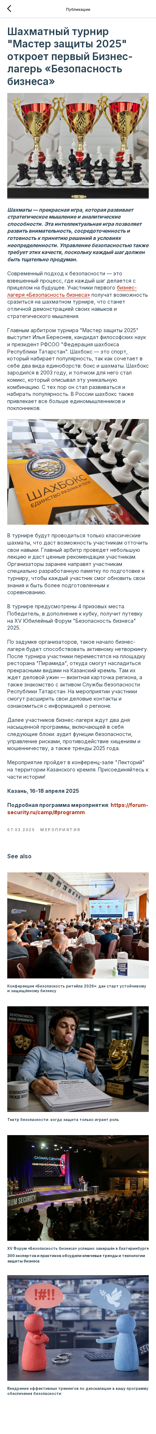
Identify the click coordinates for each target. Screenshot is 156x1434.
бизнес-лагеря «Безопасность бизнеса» (72, 291)
